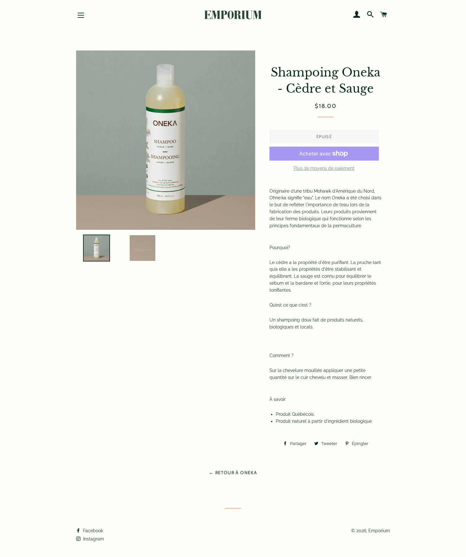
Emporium (379, 530)
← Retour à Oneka (233, 472)
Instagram (93, 538)
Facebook (92, 530)
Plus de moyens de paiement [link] (324, 168)
